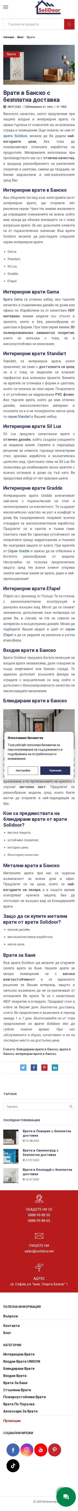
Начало (8, 37)
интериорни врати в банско (36, 1054)
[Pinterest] (44, 1067)
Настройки (23, 770)
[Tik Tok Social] (13, 1465)
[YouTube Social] (40, 1450)
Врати (31, 37)
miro (50, 106)
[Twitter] (24, 1067)
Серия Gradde (18, 551)
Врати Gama (13, 299)
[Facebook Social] (13, 1450)
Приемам (55, 770)
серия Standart (19, 417)
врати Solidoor (15, 136)
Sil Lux (64, 462)
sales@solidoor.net (39, 1251)
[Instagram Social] (26, 1450)
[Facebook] (34, 1067)
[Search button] (69, 24)
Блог (20, 37)
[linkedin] (54, 1067)
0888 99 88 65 (39, 1221)
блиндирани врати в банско (37, 1049)
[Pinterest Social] (54, 1450)
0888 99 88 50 (39, 1215)
